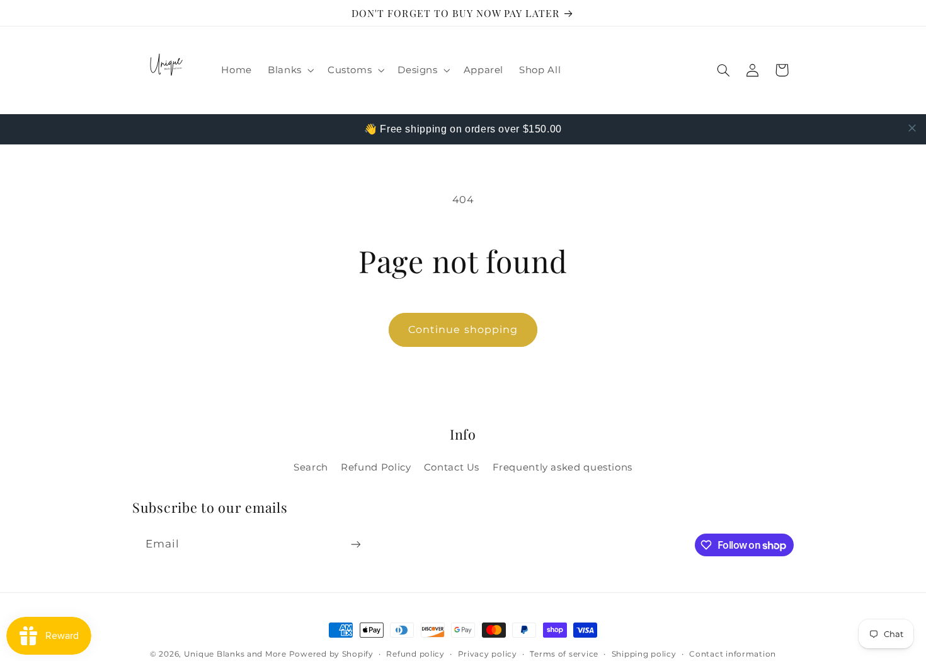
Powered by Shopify (331, 654)
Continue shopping (463, 330)
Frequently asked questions (562, 467)
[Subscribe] (355, 544)
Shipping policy (644, 654)
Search (311, 467)
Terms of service (564, 654)
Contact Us (451, 467)
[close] (912, 128)
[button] (290, 71)
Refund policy (415, 654)
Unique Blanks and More (235, 654)
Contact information (732, 654)
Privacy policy (487, 654)
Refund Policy (376, 467)
